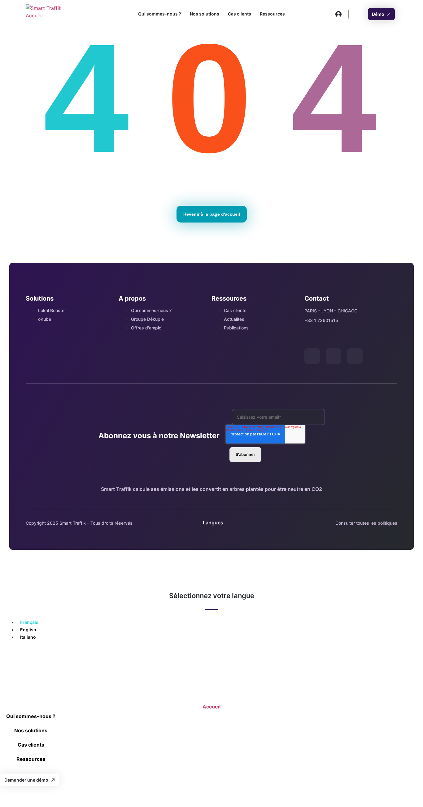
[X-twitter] (312, 356)
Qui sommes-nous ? (159, 13)
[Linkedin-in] (333, 356)
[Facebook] (355, 356)
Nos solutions (204, 13)
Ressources (272, 13)
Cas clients (239, 13)
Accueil (211, 706)
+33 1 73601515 (321, 320)
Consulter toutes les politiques (366, 523)
